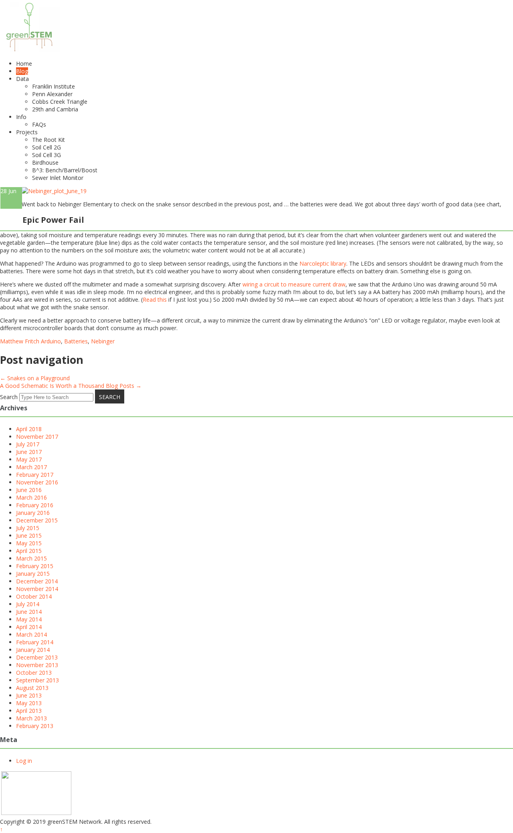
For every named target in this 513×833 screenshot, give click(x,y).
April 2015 (29, 551)
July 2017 (27, 444)
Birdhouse (45, 162)
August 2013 (32, 688)
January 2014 (33, 649)
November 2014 (37, 589)
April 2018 (29, 429)
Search (9, 397)
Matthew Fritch (19, 341)
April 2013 (29, 710)
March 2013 (31, 718)
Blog (22, 71)
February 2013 (34, 726)
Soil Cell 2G (46, 147)
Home (24, 63)
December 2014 (37, 581)
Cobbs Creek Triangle (59, 101)
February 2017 (34, 474)
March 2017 (31, 467)
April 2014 (29, 627)
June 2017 (29, 452)
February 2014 (34, 642)
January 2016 (33, 512)
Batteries (76, 341)
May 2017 (29, 459)
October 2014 (34, 596)
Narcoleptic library (322, 263)
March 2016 (31, 497)
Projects (27, 132)
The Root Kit (48, 139)
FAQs (39, 124)
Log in (24, 760)
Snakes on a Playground (35, 378)
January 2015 (33, 573)
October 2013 (34, 672)
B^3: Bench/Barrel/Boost (64, 170)
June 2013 (29, 695)
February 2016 (34, 505)
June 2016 (29, 490)
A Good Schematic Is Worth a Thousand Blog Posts (70, 385)
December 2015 (37, 520)
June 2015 (29, 535)
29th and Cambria (55, 109)
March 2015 (31, 558)
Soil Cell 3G (46, 155)
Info (21, 117)
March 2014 (31, 634)
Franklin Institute (53, 86)
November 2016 (37, 482)
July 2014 (27, 604)
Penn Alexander (52, 94)
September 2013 (37, 680)
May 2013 (29, 703)
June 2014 (29, 611)
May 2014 (29, 619)
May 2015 (29, 543)
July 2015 (27, 528)
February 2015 (34, 566)
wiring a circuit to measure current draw (293, 284)
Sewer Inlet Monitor (57, 178)
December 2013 (37, 657)
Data (22, 79)
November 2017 (37, 436)
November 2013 (37, 665)
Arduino (51, 341)
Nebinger (103, 341)
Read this (155, 299)
